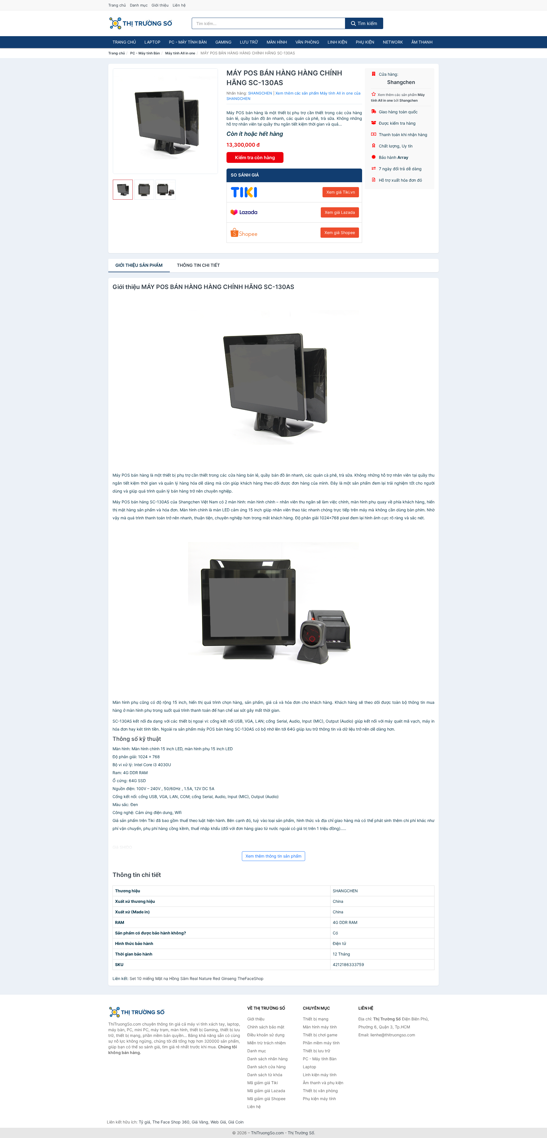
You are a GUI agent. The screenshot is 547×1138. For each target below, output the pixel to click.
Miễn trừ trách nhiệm (266, 1042)
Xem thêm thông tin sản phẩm (273, 856)
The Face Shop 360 (170, 1121)
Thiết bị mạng (315, 1018)
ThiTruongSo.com (267, 1132)
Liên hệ (179, 5)
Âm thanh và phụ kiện (323, 1082)
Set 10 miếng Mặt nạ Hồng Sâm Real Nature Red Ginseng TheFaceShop (197, 978)
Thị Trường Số (301, 1132)
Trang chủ (117, 5)
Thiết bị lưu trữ (316, 1050)
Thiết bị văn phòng (320, 1090)
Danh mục (139, 5)
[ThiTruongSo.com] (140, 23)
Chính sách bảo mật (265, 1026)
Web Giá (218, 1121)
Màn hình (277, 42)
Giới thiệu (160, 5)
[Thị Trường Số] (136, 1012)
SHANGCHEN (260, 93)
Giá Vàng (200, 1121)
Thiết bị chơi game (320, 1034)
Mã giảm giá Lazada (266, 1090)
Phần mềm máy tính (321, 1042)
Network (393, 42)
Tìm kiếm (366, 23)
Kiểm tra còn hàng (255, 157)
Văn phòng (307, 42)
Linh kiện (337, 42)
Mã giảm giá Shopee (266, 1098)
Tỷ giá (144, 1121)
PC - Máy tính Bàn (188, 42)
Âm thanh (421, 42)
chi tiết (198, 265)
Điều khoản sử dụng (266, 1034)
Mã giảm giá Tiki (262, 1082)
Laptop (152, 42)
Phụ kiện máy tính (319, 1098)
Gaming (223, 42)
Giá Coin (236, 1121)
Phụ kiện (365, 42)
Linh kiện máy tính (319, 1074)
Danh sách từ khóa (264, 1074)
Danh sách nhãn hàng (267, 1058)
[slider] (123, 190)
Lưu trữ (249, 42)
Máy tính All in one (180, 53)
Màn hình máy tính (320, 1026)
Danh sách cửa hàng (266, 1066)
